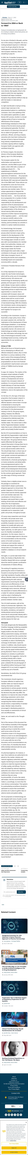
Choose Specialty (12, 6)
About (14, 1076)
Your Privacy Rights (14, 1089)
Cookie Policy (13, 1140)
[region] (14, 1137)
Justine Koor (7, 1003)
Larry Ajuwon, (7, 941)
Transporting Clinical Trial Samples (15, 871)
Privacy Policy (14, 1085)
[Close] (26, 1122)
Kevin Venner (14, 1033)
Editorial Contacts (14, 1082)
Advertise (14, 1078)
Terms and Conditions (14, 1087)
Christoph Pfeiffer (15, 941)
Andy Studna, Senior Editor (10, 972)
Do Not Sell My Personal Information (14, 1084)
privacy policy (8, 896)
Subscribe (20, 892)
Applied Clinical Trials (6, 19)
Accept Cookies (14, 1152)
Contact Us (14, 1080)
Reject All (14, 1148)
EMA (3, 904)
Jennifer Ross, (7, 1033)
